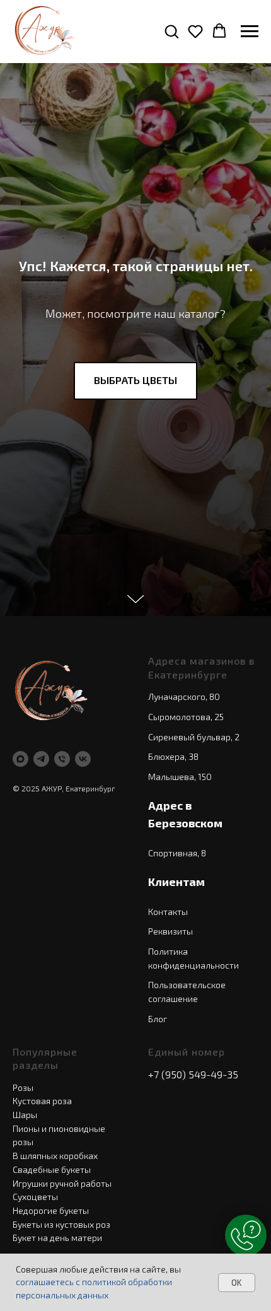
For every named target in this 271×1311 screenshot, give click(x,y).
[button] (171, 30)
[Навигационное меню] (249, 31)
